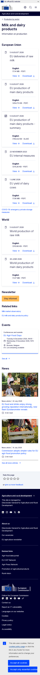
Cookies (5, 616)
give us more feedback (14, 485)
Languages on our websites (13, 611)
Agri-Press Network (10, 564)
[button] (16, 76)
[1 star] (4, 478)
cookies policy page (17, 646)
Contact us (6, 602)
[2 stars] (6, 478)
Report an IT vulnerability (12, 607)
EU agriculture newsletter (12, 539)
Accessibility (7, 629)
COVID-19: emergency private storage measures (17, 210)
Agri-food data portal (10, 556)
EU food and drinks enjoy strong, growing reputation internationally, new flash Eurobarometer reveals (19, 407)
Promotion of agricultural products (15, 569)
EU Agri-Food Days (13, 335)
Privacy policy (7, 620)
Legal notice (7, 625)
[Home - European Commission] (7, 7)
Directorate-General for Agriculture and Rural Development (20, 529)
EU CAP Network (9, 560)
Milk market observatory (11, 311)
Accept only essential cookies (23, 669)
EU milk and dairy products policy (15, 316)
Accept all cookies (18, 663)
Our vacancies (7, 535)
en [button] (25, 7)
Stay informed (10, 298)
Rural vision (6, 573)
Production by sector (11, 19)
